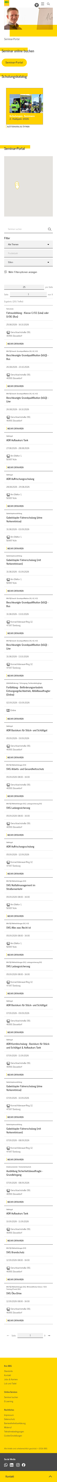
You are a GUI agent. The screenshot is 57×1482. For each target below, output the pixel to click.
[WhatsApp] (6, 1465)
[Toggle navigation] (42, 3)
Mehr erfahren (15, 343)
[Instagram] (18, 1465)
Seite (6, 294)
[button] (17, 187)
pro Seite (49, 287)
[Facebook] (23, 1465)
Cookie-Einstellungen (13, 1435)
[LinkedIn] (12, 1465)
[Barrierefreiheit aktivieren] (37, 5)
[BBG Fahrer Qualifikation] (6, 3)
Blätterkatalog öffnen (18, 126)
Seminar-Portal (14, 62)
